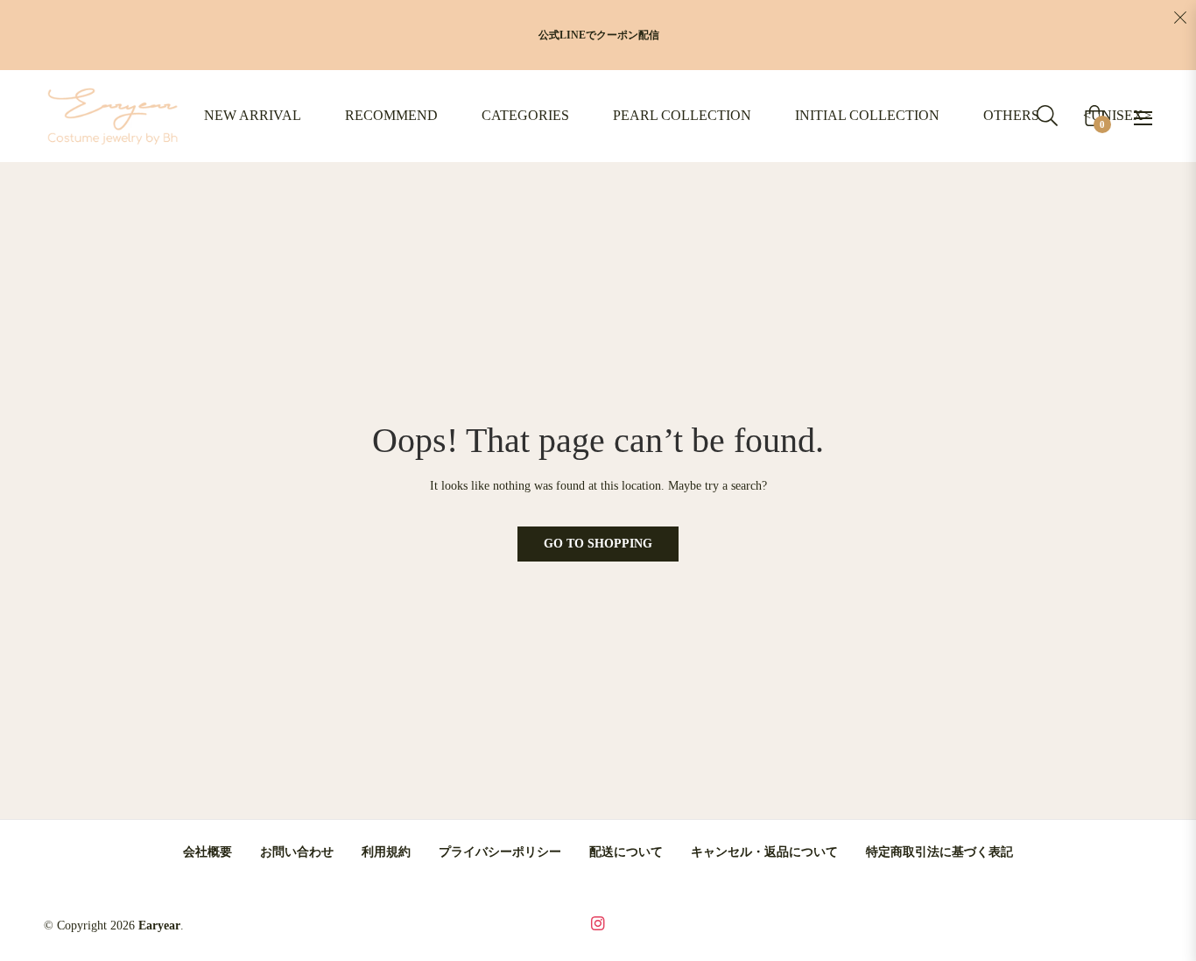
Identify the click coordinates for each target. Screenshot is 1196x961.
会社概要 (207, 852)
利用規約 (386, 852)
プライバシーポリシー (500, 852)
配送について (626, 852)
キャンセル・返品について (764, 852)
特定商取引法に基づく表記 (939, 852)
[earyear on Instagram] (598, 922)
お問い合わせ (297, 852)
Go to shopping (598, 543)
